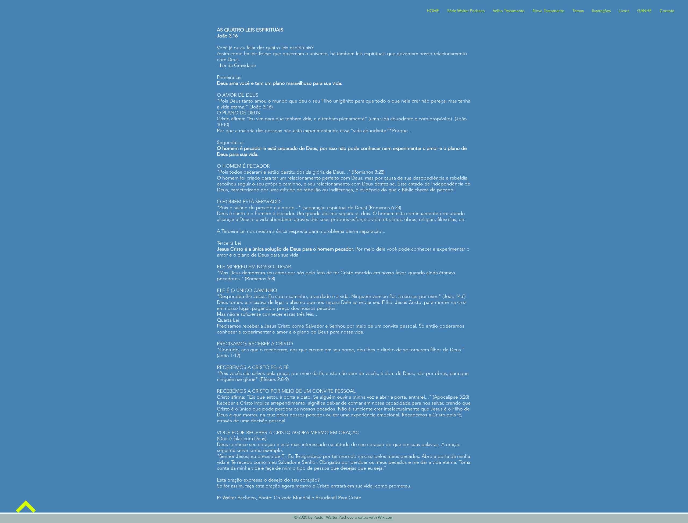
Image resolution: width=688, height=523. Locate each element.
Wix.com (385, 517)
